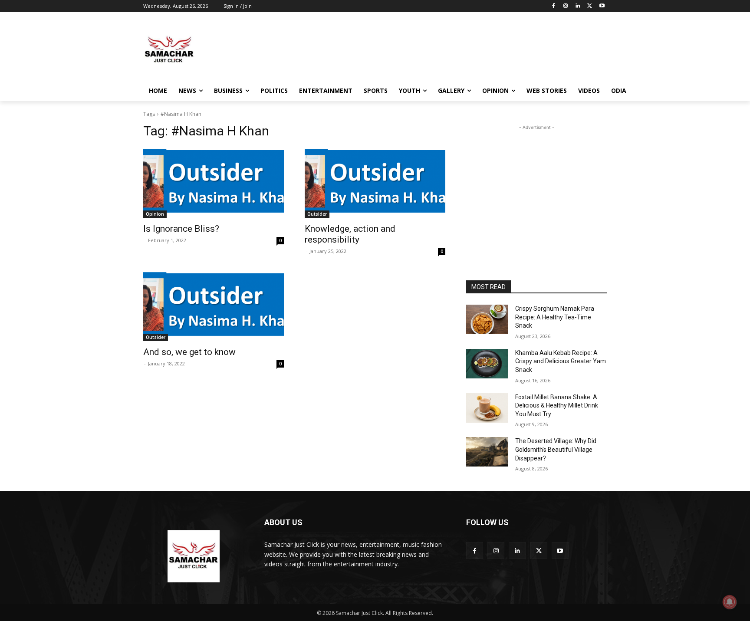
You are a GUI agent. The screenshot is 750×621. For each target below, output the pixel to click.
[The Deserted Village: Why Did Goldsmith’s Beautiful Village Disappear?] (487, 452)
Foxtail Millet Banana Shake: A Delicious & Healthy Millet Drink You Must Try (556, 405)
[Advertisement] (440, 49)
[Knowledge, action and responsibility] (375, 183)
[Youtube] (602, 6)
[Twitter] (590, 6)
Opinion (155, 214)
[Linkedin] (578, 6)
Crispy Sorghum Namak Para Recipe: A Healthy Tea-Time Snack (554, 317)
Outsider (317, 214)
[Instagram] (566, 6)
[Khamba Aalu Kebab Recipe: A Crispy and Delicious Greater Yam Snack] (487, 363)
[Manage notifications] (730, 602)
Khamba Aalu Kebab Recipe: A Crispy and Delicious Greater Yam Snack (560, 361)
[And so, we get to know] (213, 306)
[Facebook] (554, 6)
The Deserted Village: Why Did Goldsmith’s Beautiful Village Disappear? (555, 449)
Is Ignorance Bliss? (181, 228)
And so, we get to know (189, 352)
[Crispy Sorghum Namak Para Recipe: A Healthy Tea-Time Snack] (487, 319)
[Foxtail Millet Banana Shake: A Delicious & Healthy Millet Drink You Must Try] (487, 408)
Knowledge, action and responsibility (350, 234)
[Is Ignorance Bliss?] (213, 183)
